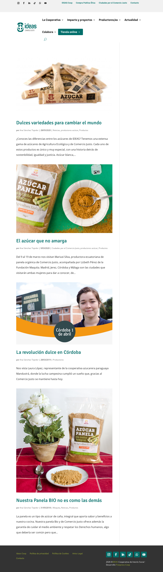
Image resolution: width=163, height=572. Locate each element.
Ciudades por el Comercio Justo (113, 3)
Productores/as (108, 20)
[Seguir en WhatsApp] (40, 3)
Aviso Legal (77, 553)
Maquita (56, 507)
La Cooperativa (51, 20)
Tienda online (69, 32)
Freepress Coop (123, 564)
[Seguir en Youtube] (45, 3)
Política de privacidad (39, 553)
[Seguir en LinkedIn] (29, 3)
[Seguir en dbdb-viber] (18, 9)
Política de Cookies (60, 553)
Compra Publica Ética (85, 3)
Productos (83, 130)
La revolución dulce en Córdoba (48, 352)
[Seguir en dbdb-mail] (24, 9)
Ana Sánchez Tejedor (29, 130)
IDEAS (115, 562)
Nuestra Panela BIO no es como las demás (59, 500)
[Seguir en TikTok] (34, 3)
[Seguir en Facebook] (24, 3)
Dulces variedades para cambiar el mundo (59, 123)
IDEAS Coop (67, 3)
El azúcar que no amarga (41, 241)
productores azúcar (69, 130)
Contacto (135, 3)
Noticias (56, 130)
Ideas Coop (21, 553)
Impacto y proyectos (79, 20)
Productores (58, 359)
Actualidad (131, 20)
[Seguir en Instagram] (18, 3)
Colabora (47, 32)
